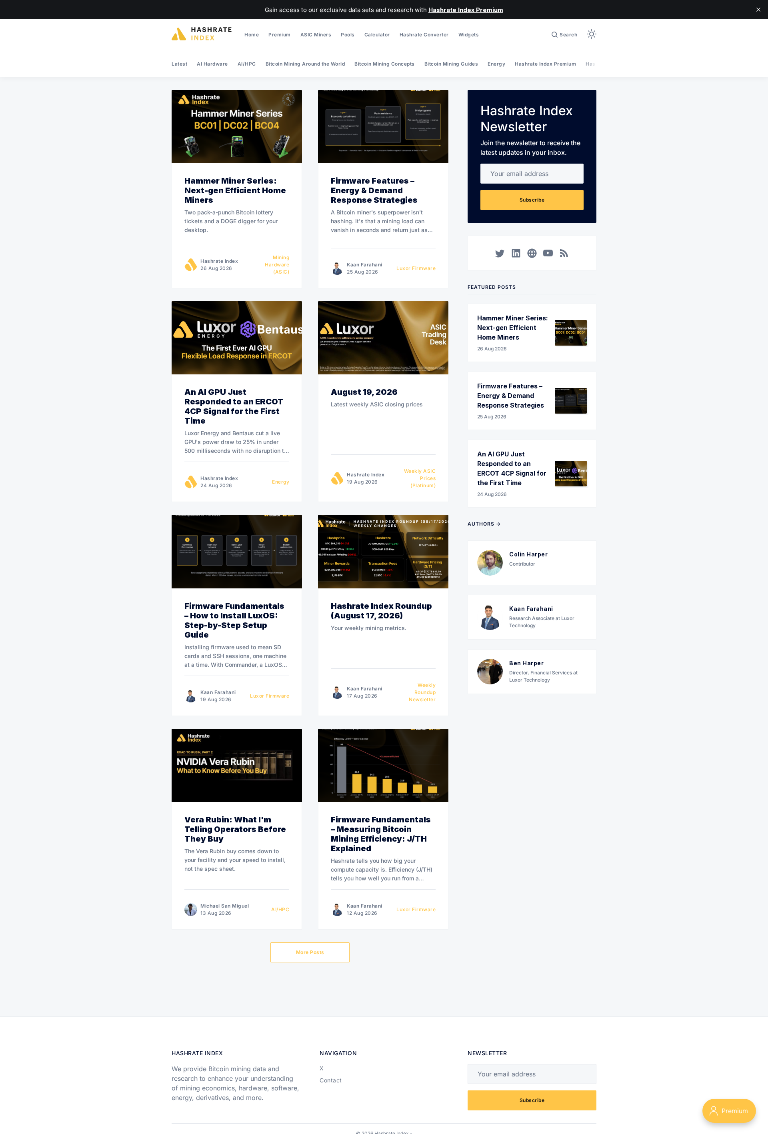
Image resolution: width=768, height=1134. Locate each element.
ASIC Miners (316, 35)
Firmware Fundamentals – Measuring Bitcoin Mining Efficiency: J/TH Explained (381, 834)
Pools (348, 35)
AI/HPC (247, 64)
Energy (496, 64)
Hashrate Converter (424, 35)
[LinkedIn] (516, 253)
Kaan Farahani (364, 265)
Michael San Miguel (224, 906)
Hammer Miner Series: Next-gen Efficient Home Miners (235, 190)
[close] (758, 9)
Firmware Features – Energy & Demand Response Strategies (374, 190)
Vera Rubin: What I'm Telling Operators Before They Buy (235, 829)
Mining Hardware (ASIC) (277, 264)
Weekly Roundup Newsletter (422, 692)
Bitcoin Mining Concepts (384, 64)
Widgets (468, 35)
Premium (279, 35)
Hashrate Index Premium (545, 64)
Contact (331, 1080)
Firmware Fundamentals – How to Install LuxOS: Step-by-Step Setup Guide (234, 620)
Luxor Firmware (416, 268)
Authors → (484, 524)
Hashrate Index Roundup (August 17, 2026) (381, 610)
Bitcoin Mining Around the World (305, 64)
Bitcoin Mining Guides (451, 64)
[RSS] (564, 253)
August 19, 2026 (364, 392)
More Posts (310, 952)
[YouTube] (548, 253)
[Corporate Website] (532, 253)
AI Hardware (212, 64)
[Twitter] (500, 253)
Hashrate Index (219, 261)
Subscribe (532, 200)
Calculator (377, 35)
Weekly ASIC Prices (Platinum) (420, 478)
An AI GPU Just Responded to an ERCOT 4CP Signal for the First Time (234, 406)
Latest (179, 64)
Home (251, 35)
